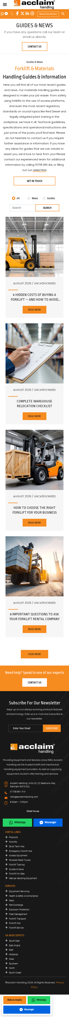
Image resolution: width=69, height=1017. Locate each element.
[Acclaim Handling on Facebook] (17, 13)
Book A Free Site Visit (48, 14)
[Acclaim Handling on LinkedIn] (27, 13)
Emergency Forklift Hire (20, 851)
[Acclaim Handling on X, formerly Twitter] (22, 13)
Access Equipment (18, 855)
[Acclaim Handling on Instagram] (32, 13)
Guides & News (16, 869)
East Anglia (14, 945)
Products (13, 837)
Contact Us (34, 46)
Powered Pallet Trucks (20, 860)
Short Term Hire (16, 846)
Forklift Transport (17, 919)
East (11, 950)
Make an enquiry (14, 1000)
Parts (11, 900)
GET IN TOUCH (34, 180)
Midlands (13, 954)
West (11, 959)
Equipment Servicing (19, 891)
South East (14, 941)
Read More (34, 309)
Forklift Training (17, 864)
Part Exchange (16, 905)
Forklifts (13, 842)
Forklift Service (16, 928)
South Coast (15, 972)
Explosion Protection (19, 909)
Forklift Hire (14, 923)
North (12, 968)
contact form (39, 170)
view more (34, 654)
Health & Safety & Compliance (23, 896)
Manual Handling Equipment (23, 878)
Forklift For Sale (16, 873)
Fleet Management (18, 914)
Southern (13, 963)
